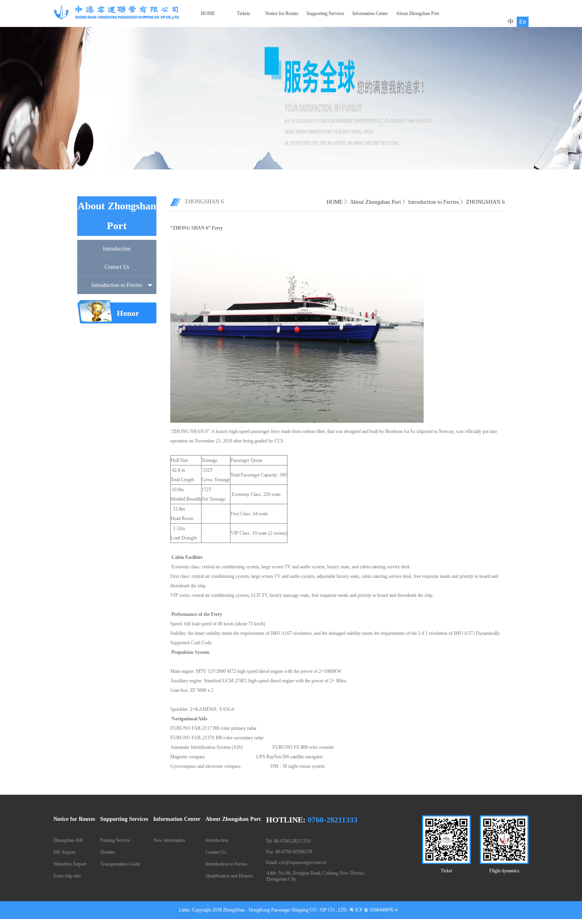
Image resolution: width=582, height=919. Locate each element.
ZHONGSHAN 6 (485, 202)
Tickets (243, 13)
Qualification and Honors (229, 876)
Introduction (117, 249)
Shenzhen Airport (69, 864)
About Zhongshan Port (417, 13)
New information (169, 840)
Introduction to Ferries (116, 285)
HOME (208, 13)
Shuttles (107, 852)
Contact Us (117, 267)
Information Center (370, 13)
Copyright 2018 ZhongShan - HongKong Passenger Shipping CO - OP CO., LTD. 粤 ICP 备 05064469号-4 (295, 910)
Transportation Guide (120, 864)
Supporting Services (325, 13)
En (522, 21)
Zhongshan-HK (68, 840)
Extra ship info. (67, 876)
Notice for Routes (282, 13)
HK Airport (64, 852)
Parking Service (115, 840)
